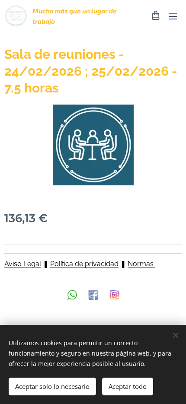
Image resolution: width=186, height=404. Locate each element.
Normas (141, 264)
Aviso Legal (22, 264)
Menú (173, 16)
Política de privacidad (84, 264)
